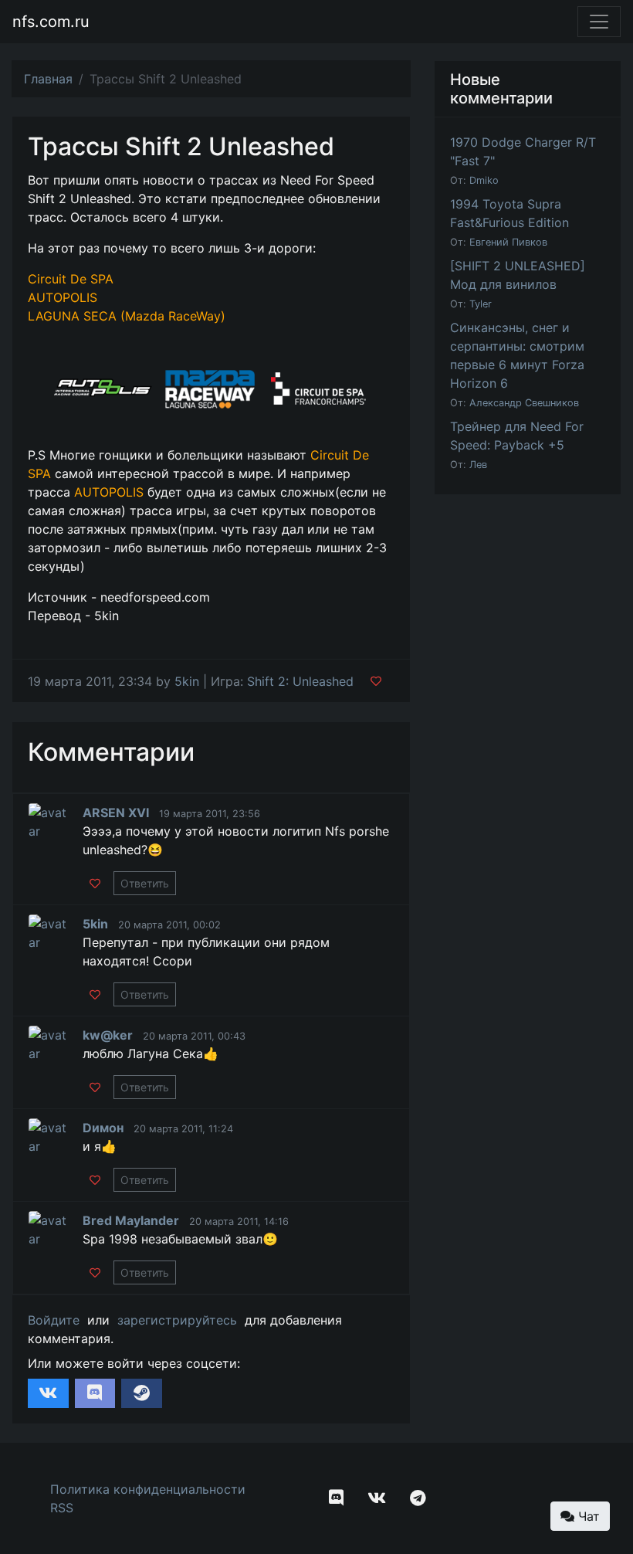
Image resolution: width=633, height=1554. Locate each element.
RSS (61, 1507)
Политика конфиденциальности (147, 1489)
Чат (587, 1516)
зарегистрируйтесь (177, 1320)
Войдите (54, 1320)
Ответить (144, 883)
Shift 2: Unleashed (300, 681)
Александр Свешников (524, 403)
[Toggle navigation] (599, 21)
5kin (186, 681)
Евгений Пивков (508, 242)
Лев (478, 464)
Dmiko (484, 180)
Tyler (480, 304)
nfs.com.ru (51, 21)
